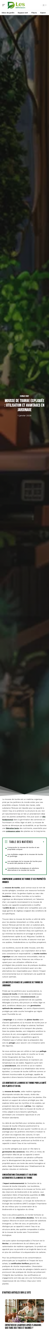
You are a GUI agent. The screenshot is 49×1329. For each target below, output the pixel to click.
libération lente (12, 828)
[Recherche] (38, 5)
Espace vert (24, 396)
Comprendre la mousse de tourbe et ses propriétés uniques (23, 848)
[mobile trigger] (4, 5)
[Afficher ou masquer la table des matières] (38, 842)
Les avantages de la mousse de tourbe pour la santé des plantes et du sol (24, 862)
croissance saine (13, 831)
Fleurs (10, 1302)
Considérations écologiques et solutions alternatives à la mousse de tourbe (23, 869)
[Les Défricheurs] (16, 5)
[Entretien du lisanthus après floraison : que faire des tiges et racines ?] (24, 1311)
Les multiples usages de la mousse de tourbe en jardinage (25, 855)
